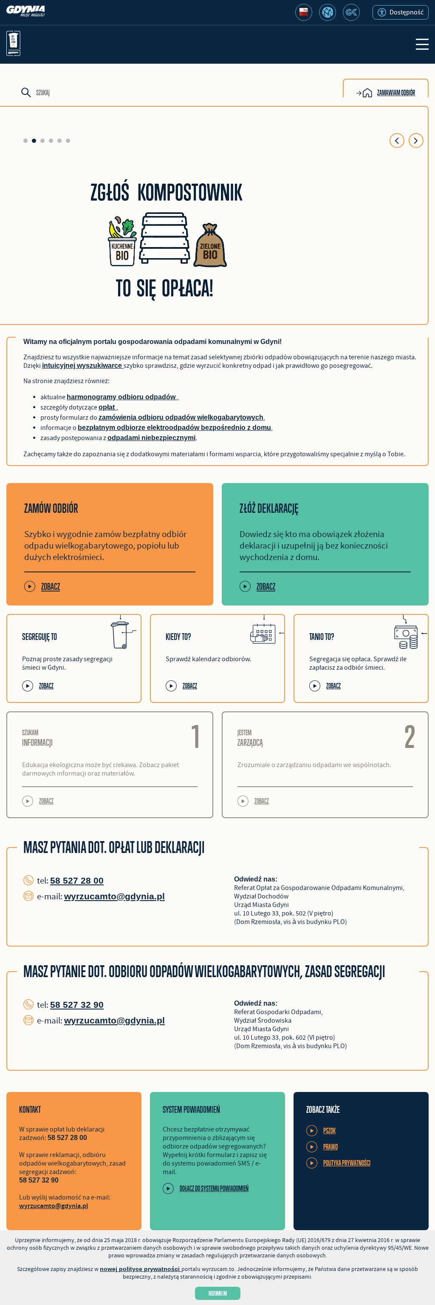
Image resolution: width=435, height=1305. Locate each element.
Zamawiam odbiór (396, 92)
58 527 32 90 (77, 1005)
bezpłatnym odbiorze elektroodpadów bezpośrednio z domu (174, 427)
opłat (107, 407)
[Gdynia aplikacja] (351, 12)
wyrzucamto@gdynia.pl (114, 896)
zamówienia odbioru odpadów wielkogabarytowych (181, 417)
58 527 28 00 (77, 881)
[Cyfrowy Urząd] (327, 12)
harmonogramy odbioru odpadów (122, 397)
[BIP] (303, 12)
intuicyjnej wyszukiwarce (83, 365)
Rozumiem (218, 1293)
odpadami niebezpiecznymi (151, 437)
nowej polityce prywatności (140, 1268)
